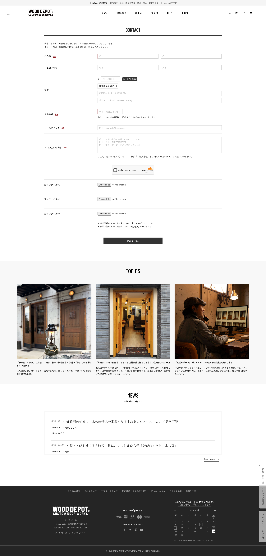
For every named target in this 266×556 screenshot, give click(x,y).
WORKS (138, 13)
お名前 (47, 56)
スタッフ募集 (175, 490)
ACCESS (154, 13)
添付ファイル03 (52, 213)
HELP (169, 13)
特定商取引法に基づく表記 (134, 490)
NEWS (104, 13)
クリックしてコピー (79, 532)
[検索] (230, 12)
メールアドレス (52, 127)
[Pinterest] (136, 530)
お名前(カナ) (50, 67)
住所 (46, 89)
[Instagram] (130, 530)
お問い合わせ (192, 490)
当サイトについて (109, 490)
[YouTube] (142, 530)
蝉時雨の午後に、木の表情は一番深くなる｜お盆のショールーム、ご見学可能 (143, 2)
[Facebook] (124, 530)
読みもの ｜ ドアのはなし (262, 526)
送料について (90, 490)
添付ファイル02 (52, 199)
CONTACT (185, 13)
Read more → (211, 459)
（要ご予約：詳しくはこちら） (194, 504)
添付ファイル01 (52, 184)
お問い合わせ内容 (53, 147)
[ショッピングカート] (251, 12)
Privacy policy (158, 490)
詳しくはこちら (58, 433)
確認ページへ (133, 241)
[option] (195, 523)
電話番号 (48, 114)
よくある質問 (74, 490)
